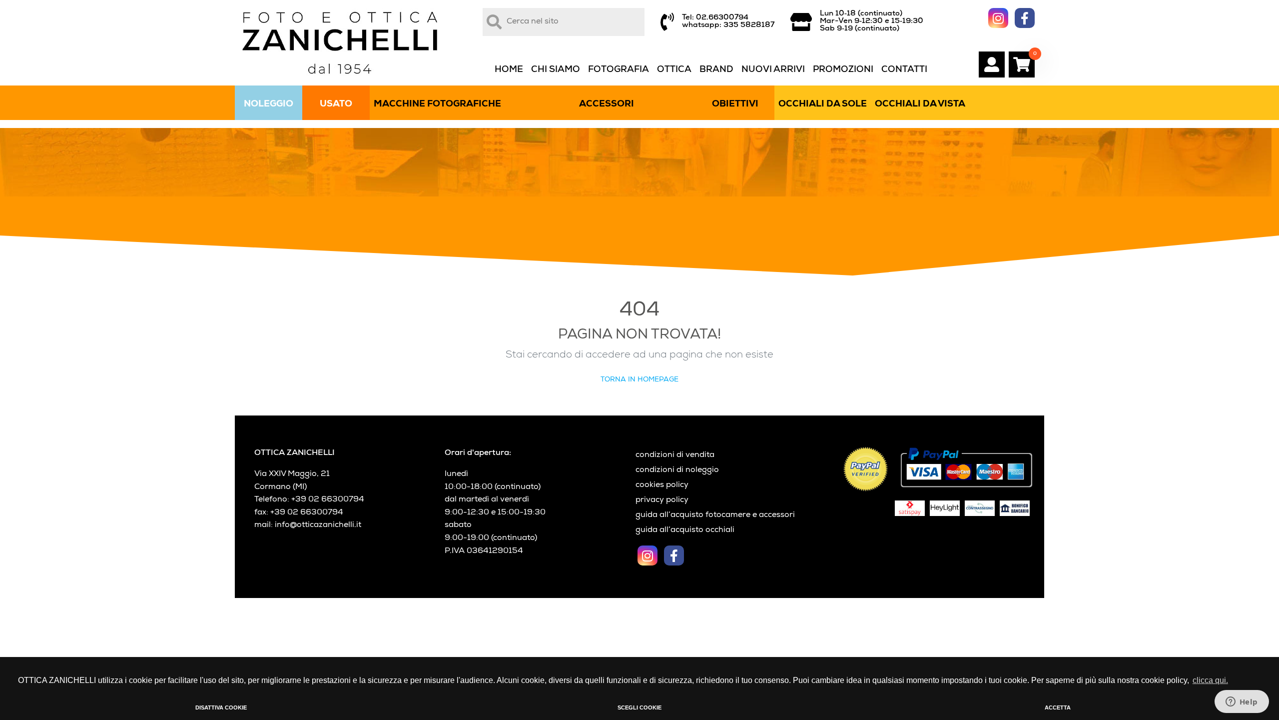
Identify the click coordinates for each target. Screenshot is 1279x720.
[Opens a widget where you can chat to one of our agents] (1241, 702)
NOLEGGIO (268, 104)
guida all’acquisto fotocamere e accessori (715, 516)
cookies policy (662, 486)
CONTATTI (904, 70)
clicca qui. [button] (1210, 680)
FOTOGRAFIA (618, 70)
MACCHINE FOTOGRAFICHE (437, 104)
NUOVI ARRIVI (773, 70)
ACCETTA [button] (1058, 707)
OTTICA (674, 70)
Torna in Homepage (639, 380)
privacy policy (662, 500)
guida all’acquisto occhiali (685, 530)
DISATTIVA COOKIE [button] (221, 707)
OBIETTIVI (735, 104)
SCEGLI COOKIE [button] (639, 707)
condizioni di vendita (675, 456)
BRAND (716, 70)
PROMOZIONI (843, 70)
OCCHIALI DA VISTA (920, 104)
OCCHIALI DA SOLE (822, 104)
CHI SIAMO (555, 70)
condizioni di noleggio (677, 470)
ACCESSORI (606, 104)
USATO (336, 104)
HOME (509, 70)
